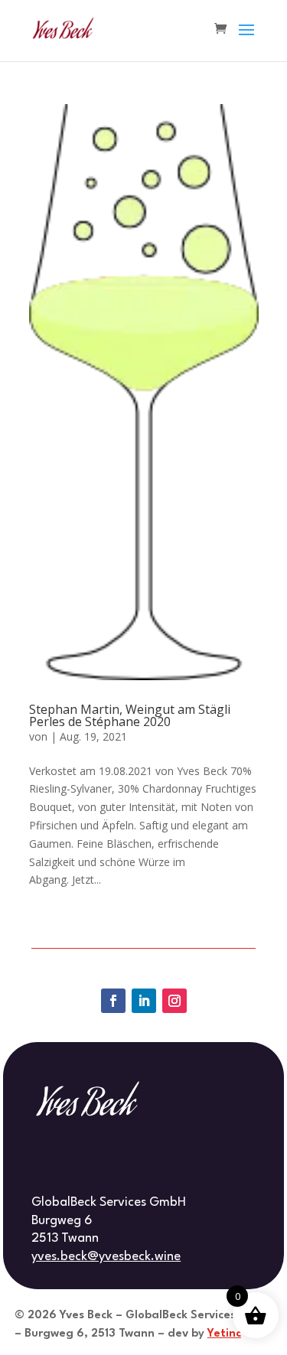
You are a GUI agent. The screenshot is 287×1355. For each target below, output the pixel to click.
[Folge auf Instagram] (174, 1001)
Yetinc (224, 1334)
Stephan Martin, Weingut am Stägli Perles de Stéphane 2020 (129, 715)
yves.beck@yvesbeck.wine (106, 1256)
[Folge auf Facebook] (113, 1001)
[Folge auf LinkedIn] (144, 1001)
